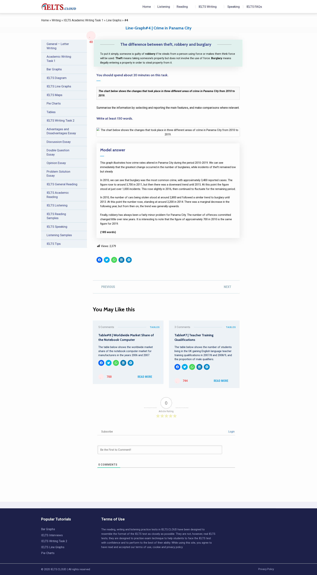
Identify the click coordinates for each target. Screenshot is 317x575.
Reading (182, 6)
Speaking (233, 6)
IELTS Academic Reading (58, 195)
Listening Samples (59, 235)
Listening (163, 6)
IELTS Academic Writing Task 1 (83, 20)
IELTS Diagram (57, 78)
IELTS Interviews (52, 535)
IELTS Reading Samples (56, 216)
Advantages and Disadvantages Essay (61, 131)
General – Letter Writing (58, 46)
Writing (56, 20)
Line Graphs (113, 20)
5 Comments (106, 327)
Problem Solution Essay (58, 174)
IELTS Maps (54, 95)
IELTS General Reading (62, 184)
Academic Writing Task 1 (59, 59)
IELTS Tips (54, 244)
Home (146, 6)
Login (231, 431)
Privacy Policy (266, 569)
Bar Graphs (54, 69)
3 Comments (182, 327)
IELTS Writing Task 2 (60, 120)
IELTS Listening (57, 205)
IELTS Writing (207, 6)
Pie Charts (54, 103)
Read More (145, 376)
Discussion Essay (59, 142)
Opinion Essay (56, 163)
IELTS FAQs (254, 6)
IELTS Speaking (57, 226)
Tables (51, 112)
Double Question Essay (58, 152)
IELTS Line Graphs (59, 86)
